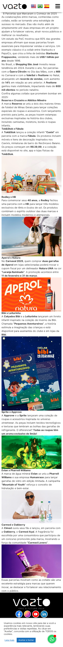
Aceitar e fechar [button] (26, 640)
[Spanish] (46, 6)
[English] (33, 6)
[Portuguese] (40, 6)
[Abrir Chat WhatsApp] (52, 639)
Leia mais (9, 640)
